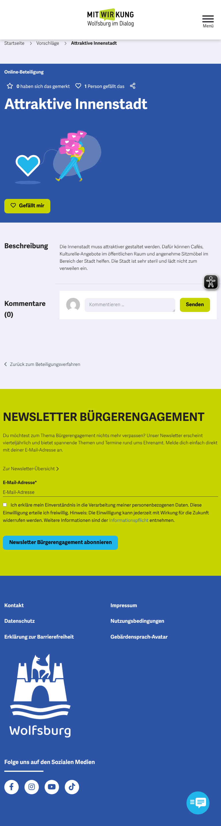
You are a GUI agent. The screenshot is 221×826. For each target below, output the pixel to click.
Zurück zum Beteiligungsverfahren (44, 364)
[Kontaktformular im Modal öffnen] (197, 802)
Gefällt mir (31, 206)
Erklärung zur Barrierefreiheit (39, 637)
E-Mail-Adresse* (20, 483)
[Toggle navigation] (208, 20)
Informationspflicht (128, 520)
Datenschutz (19, 621)
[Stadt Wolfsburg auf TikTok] (72, 787)
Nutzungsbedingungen (137, 621)
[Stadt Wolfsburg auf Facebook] (11, 787)
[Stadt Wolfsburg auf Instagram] (31, 787)
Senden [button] (195, 305)
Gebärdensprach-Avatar (139, 637)
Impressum (123, 606)
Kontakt (14, 606)
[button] (132, 86)
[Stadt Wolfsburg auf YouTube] (52, 787)
